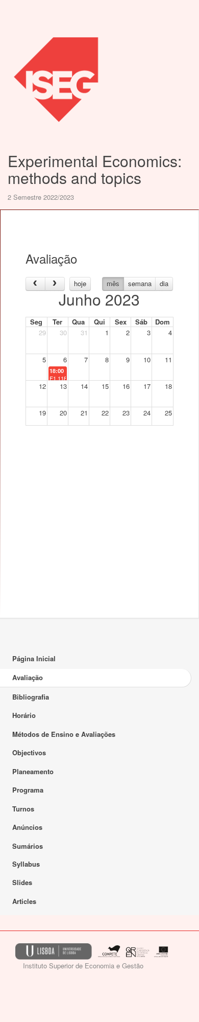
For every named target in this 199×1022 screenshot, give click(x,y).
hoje (80, 283)
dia (164, 283)
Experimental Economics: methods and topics (95, 169)
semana (140, 283)
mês (113, 283)
